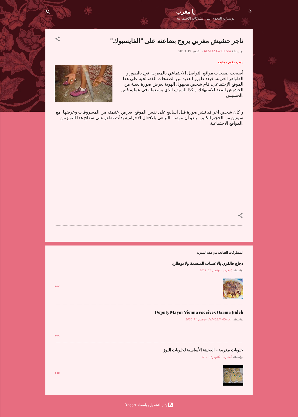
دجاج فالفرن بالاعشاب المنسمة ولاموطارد (207, 263)
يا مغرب (185, 11)
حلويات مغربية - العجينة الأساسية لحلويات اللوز (203, 350)
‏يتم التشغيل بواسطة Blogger (146, 405)
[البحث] (48, 13)
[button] (57, 39)
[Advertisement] (149, 162)
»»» (57, 286)
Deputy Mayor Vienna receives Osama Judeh (199, 312)
